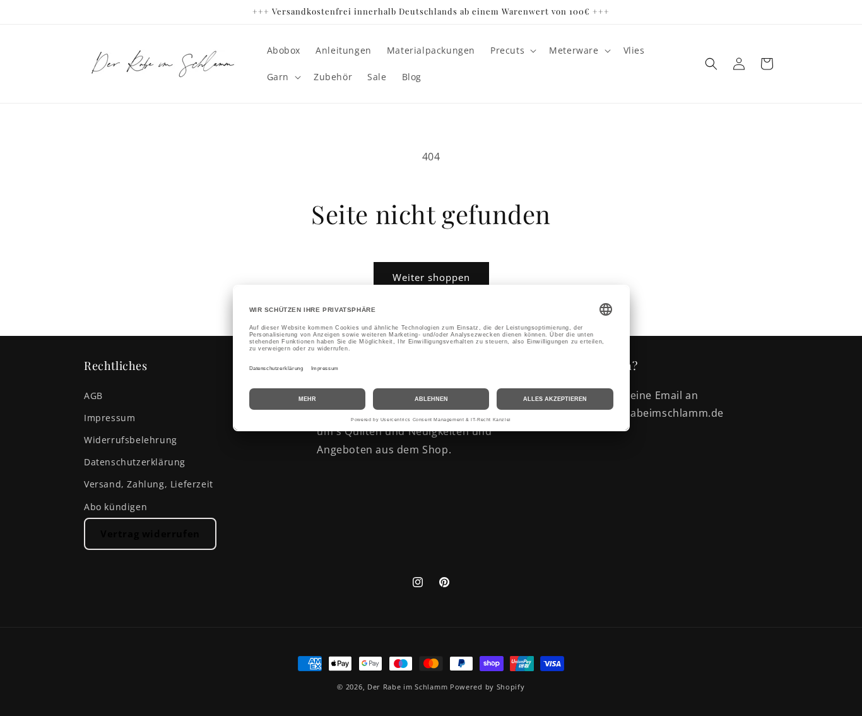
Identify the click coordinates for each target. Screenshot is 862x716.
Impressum (109, 418)
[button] (512, 50)
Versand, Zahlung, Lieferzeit (148, 484)
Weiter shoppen (431, 277)
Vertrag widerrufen (150, 533)
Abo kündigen (115, 507)
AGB (93, 396)
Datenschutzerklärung (135, 462)
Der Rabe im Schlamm (407, 686)
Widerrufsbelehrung (130, 440)
